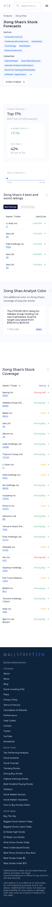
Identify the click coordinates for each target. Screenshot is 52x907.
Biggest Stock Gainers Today (17, 821)
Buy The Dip (9, 816)
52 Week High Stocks (14, 832)
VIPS (5, 571)
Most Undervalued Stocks (16, 847)
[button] (26, 216)
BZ (3, 519)
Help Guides (9, 720)
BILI (4, 591)
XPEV (5, 395)
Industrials (37, 41)
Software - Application (15, 74)
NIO (4, 560)
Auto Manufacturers (30, 61)
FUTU (5, 540)
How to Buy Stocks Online (16, 805)
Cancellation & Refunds (15, 710)
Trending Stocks (11, 768)
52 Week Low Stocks (13, 837)
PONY (5, 509)
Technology (10, 46)
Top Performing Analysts (15, 752)
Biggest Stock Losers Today (17, 826)
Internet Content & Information (19, 65)
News (6, 679)
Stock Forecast (11, 763)
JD (3, 437)
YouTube (7, 736)
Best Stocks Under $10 (15, 863)
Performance (10, 715)
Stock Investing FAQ (13, 689)
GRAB (5, 447)
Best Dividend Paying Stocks (18, 784)
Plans (6, 694)
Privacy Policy (10, 699)
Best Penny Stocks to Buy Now (19, 853)
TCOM (5, 457)
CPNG (5, 498)
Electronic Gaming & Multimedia (20, 70)
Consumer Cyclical (13, 37)
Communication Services (16, 41)
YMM (5, 581)
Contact (7, 726)
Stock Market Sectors (14, 794)
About (6, 673)
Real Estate (24, 46)
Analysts (7, 16)
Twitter (7, 731)
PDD (8, 247)
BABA (5, 406)
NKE (4, 612)
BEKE (5, 488)
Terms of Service (11, 705)
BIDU (5, 416)
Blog (5, 684)
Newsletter (9, 741)
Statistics (8, 789)
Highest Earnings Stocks (15, 779)
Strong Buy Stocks (12, 773)
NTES (5, 550)
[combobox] (27, 5)
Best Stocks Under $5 (14, 858)
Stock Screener (11, 758)
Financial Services (13, 50)
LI (7, 226)
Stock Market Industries (15, 799)
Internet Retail (11, 61)
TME (4, 529)
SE (7, 237)
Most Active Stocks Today (16, 842)
